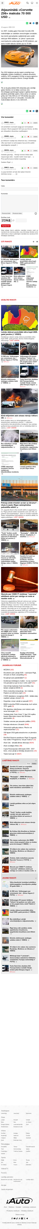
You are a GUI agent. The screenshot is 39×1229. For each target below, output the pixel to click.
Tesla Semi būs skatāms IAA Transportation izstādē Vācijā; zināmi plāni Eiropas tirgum (6, 280)
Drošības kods (5, 217)
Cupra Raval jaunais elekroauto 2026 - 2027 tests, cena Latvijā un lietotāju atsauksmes (20, 750)
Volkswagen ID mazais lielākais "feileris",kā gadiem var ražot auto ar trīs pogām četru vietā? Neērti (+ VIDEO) (29, 359)
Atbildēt (35, 122)
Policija (28, 1133)
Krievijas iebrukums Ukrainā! (16, 724)
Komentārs (4, 193)
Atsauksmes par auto (6, 1179)
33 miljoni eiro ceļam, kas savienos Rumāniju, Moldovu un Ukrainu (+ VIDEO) (23, 851)
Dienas (28, 763)
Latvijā (2, 1119)
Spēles (28, 1149)
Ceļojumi (3, 1138)
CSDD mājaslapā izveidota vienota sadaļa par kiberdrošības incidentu (31, 281)
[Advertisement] (19, 997)
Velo (15, 1122)
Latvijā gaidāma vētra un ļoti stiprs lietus (28, 467)
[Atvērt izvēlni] (2, 3)
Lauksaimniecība (18, 1124)
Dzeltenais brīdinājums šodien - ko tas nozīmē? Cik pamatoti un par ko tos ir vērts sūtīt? (20, 682)
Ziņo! (5, 1207)
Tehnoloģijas (5, 1144)
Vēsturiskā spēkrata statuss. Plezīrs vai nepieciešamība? (18, 728)
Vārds (3, 186)
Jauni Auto (16, 1113)
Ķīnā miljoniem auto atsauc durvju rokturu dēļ (19, 278)
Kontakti (18, 1207)
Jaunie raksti (9, 878)
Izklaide (28, 1119)
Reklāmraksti (4, 1126)
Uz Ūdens (28, 1122)
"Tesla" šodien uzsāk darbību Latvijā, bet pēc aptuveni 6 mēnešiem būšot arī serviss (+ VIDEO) (10, 536)
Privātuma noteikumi (13, 1211)
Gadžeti (28, 1151)
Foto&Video (4, 1151)
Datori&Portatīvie (30, 1146)
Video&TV (4, 1169)
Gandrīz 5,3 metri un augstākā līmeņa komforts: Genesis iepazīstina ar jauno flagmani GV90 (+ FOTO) (29, 559)
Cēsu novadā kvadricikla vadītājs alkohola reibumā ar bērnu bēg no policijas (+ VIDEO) (9, 656)
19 (17, 507)
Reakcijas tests (18, 1140)
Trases (15, 1164)
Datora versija (20, 1214)
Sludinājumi (5, 1111)
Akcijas (3, 1185)
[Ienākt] (36, 3)
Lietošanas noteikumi (29, 1207)
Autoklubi (28, 1138)
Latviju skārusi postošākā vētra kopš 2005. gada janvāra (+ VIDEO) (28, 262)
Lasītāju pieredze (7, 1177)
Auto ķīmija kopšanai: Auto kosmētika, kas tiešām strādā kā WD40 (19, 687)
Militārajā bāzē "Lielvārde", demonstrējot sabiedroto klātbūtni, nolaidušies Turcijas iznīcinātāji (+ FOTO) (23, 958)
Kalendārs (28, 1164)
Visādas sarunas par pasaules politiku (19, 721)
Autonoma (28, 1113)
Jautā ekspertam (7, 1189)
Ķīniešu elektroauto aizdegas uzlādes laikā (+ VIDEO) (9, 381)
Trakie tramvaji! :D (12, 754)
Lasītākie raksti (10, 761)
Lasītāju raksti (29, 1179)
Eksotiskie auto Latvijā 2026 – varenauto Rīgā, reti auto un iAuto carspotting (20, 674)
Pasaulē (16, 1119)
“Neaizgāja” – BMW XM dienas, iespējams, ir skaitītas (28, 534)
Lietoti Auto (4, 1113)
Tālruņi (15, 1146)
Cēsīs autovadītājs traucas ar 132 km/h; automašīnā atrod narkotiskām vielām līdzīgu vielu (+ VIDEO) (9, 559)
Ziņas (3, 1117)
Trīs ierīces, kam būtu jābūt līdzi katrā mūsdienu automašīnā (28, 631)
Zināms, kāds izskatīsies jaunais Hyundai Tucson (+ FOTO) (22, 859)
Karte (2, 1140)
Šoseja (28, 1160)
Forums (4, 1173)
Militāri (15, 1138)
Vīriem (3, 1131)
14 (21, 635)
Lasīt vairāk (14, 340)
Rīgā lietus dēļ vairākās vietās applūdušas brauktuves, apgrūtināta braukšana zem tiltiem (29, 446)
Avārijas (16, 1133)
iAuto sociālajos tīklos (13, 746)
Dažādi (3, 1153)
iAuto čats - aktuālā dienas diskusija (19, 743)
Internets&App (17, 1149)
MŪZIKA (9, 670)
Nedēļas (34, 763)
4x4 (2, 1162)
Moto (2, 1122)
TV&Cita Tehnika (18, 1151)
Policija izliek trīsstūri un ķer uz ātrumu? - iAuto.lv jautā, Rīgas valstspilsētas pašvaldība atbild (19, 505)
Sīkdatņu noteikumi (27, 1211)
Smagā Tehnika (5, 1124)
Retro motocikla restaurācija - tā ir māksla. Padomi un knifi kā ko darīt (18, 692)
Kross (15, 1160)
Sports (3, 1157)
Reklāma (11, 1207)
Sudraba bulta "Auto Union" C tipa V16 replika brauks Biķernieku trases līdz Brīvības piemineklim (20, 716)
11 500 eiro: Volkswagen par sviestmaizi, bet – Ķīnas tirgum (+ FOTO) (10, 261)
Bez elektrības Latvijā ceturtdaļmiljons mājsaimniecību (9, 445)
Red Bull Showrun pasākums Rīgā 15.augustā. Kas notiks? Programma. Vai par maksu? (20, 739)
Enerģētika (4, 1146)
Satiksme (16, 1135)
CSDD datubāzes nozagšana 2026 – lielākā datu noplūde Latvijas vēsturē (21, 697)
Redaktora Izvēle (18, 1126)
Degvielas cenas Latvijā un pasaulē (18, 701)
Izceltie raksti (8, 300)
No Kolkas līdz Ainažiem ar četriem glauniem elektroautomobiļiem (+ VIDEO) (22, 833)
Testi (27, 1124)
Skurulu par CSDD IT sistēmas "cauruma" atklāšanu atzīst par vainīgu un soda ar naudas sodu (19, 596)
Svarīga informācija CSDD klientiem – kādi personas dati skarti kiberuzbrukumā (28, 655)
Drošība (3, 1133)
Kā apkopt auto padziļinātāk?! (15, 678)
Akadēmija (3, 1135)
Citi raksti (6, 242)
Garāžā (28, 1135)
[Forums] (27, 3)
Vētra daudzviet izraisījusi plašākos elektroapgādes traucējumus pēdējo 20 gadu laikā (23, 884)
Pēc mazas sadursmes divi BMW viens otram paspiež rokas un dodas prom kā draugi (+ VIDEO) (10, 633)
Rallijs (2, 1160)
